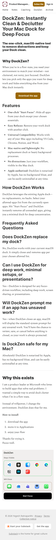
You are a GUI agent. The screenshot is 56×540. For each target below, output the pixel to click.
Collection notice (28, 518)
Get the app (43, 526)
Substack (13, 533)
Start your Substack (20, 526)
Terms (47, 515)
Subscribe (38, 4)
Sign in (49, 4)
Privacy (38, 515)
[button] (5, 10)
